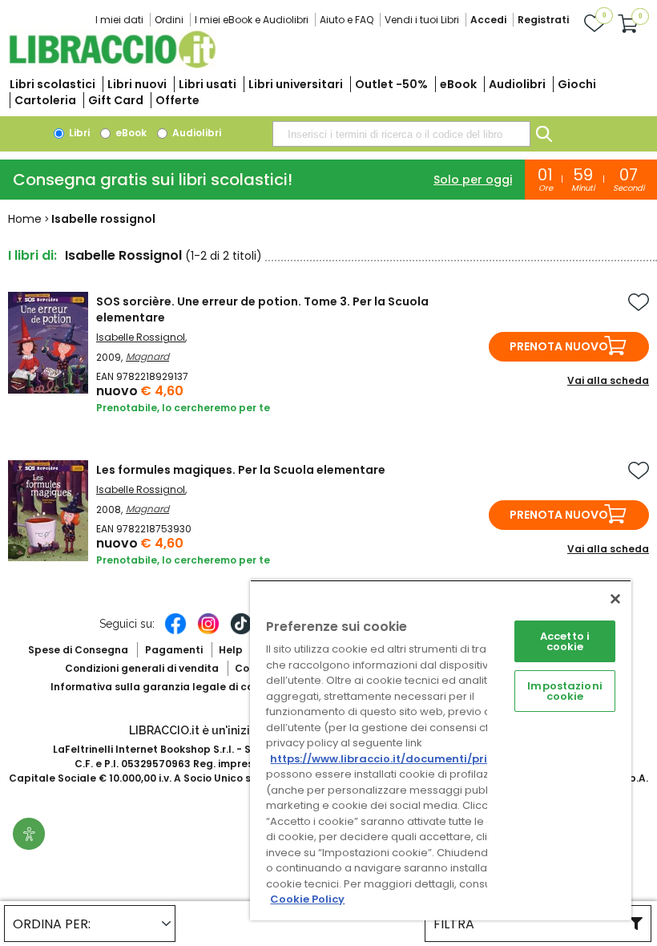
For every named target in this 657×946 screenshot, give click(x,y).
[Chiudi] (615, 599)
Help (231, 650)
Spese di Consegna (78, 650)
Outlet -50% (391, 84)
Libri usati (207, 84)
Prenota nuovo (559, 346)
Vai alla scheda (608, 380)
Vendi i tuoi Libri (422, 19)
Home (25, 219)
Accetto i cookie (565, 641)
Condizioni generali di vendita (142, 668)
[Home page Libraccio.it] (112, 64)
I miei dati (119, 19)
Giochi (577, 84)
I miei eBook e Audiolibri (251, 19)
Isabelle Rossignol (140, 337)
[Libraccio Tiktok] (241, 631)
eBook (458, 84)
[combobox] (401, 134)
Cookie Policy (307, 899)
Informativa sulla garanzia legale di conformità (174, 686)
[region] (440, 750)
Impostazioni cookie (565, 691)
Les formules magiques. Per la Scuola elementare (240, 470)
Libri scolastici (52, 84)
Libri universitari (295, 84)
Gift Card (115, 100)
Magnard (147, 356)
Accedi (488, 19)
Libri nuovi (137, 84)
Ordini (169, 19)
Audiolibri (517, 84)
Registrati (543, 19)
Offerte (177, 100)
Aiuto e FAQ (346, 19)
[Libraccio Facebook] (175, 631)
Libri (78, 132)
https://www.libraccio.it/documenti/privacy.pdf (403, 758)
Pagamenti (174, 650)
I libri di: (32, 255)
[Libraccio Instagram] (208, 631)
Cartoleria (45, 100)
